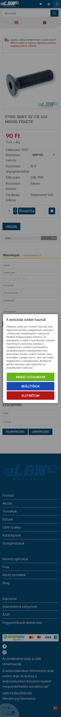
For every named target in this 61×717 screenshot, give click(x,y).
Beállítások (30, 386)
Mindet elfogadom (30, 377)
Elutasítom (30, 395)
